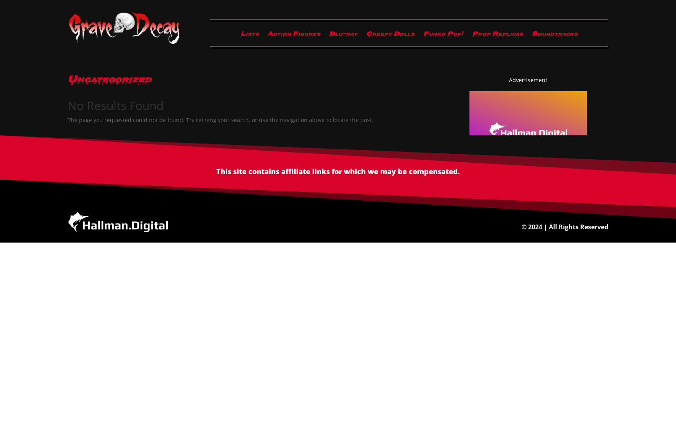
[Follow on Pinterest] (124, 51)
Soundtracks (555, 36)
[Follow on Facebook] (92, 51)
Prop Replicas (497, 36)
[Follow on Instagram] (108, 51)
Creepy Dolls (390, 36)
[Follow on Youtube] (155, 51)
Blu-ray (343, 36)
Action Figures (294, 36)
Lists (250, 36)
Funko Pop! (443, 36)
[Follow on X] (139, 51)
